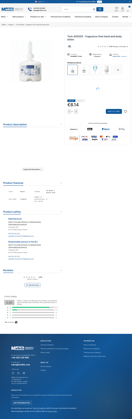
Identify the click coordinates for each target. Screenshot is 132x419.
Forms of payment (90, 345)
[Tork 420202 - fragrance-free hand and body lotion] (72, 69)
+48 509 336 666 (20, 357)
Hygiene (11, 24)
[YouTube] (24, 373)
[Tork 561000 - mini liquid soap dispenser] (106, 69)
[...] (31, 61)
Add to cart (114, 111)
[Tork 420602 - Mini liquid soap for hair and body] (95, 69)
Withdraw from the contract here (95, 356)
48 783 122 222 (14, 234)
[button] (99, 9)
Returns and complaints (92, 348)
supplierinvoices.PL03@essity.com (21, 236)
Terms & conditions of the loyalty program (55, 348)
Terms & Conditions (47, 345)
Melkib (4, 24)
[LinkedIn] (18, 373)
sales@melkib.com (20, 364)
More (99, 1)
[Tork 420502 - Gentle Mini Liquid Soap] (83, 69)
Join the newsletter (21, 403)
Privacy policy (45, 352)
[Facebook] (13, 373)
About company (46, 366)
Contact (43, 370)
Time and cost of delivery (92, 352)
